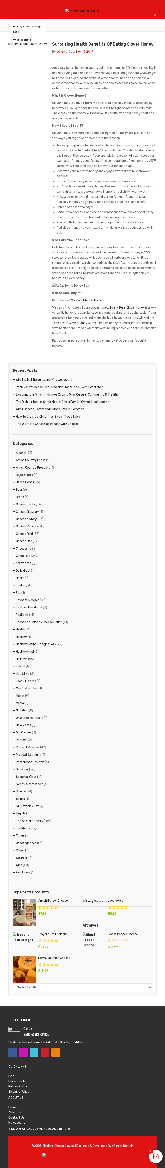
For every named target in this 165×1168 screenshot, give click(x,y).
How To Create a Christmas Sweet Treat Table (48, 416)
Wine (19, 865)
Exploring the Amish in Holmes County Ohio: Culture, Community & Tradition (68, 394)
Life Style (22, 674)
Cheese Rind (24, 534)
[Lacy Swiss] (94, 901)
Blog (11, 1076)
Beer (19, 490)
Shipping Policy (18, 1091)
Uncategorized (22, 39)
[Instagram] (23, 1052)
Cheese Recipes (27, 526)
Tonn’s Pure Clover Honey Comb (74, 323)
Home (12, 1107)
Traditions (23, 828)
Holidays (22, 659)
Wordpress (23, 872)
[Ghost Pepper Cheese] (94, 940)
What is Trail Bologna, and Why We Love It (44, 380)
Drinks (20, 578)
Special (21, 791)
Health (20, 629)
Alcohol (21, 453)
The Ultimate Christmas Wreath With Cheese (47, 424)
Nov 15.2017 (84, 52)
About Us (14, 1112)
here (132, 217)
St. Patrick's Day (27, 806)
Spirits (20, 799)
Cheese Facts (25, 504)
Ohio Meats (23, 725)
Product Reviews (28, 747)
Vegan (20, 850)
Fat (18, 593)
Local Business (26, 681)
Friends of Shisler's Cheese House (39, 622)
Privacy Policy (18, 1081)
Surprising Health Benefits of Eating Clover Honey (102, 44)
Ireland (20, 666)
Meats (20, 696)
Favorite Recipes (27, 600)
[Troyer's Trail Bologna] (24, 937)
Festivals (22, 615)
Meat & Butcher (27, 688)
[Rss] (55, 1052)
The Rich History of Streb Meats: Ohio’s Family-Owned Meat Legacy (62, 402)
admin (61, 52)
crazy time (23, 563)
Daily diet (22, 571)
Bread (20, 497)
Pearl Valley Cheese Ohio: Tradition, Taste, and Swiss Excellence (59, 387)
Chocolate (23, 556)
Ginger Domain (123, 1146)
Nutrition (22, 710)
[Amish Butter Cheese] (24, 912)
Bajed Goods (24, 475)
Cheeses (22, 548)
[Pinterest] (45, 1052)
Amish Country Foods (31, 460)
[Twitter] (34, 1052)
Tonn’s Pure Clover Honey (127, 307)
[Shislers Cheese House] (82, 11)
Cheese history (26, 519)
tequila (21, 813)
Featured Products (29, 607)
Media (20, 703)
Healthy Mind (25, 652)
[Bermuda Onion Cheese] (24, 969)
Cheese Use (24, 541)
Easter (20, 585)
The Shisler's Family (29, 821)
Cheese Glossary (27, 512)
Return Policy (17, 1086)
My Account (16, 1123)
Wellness (22, 858)
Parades (21, 740)
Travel (20, 836)
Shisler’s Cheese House (87, 300)
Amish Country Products (33, 467)
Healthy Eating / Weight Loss (27, 29)
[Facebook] (12, 1052)
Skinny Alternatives (29, 784)
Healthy (21, 637)
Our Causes (23, 732)
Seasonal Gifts (26, 777)
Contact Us (16, 1117)
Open (11, 6)
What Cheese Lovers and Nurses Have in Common (50, 409)
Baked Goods (25, 482)
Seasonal (22, 769)
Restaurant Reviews (30, 762)
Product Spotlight (28, 755)
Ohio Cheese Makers (29, 718)
